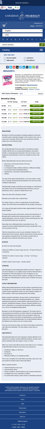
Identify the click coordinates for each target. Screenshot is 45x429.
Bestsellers (22, 412)
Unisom (37, 89)
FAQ (22, 404)
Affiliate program (22, 421)
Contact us (22, 395)
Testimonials (22, 408)
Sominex (31, 89)
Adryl (21, 93)
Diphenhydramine (31, 85)
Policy (22, 399)
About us (22, 416)
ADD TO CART (37, 105)
